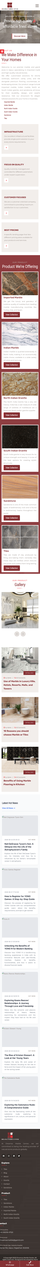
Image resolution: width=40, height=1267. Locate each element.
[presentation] (16, 634)
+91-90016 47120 (6, 1232)
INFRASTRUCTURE (13, 132)
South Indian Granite (11, 1218)
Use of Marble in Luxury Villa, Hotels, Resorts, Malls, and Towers (19, 685)
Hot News (31, 839)
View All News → (8, 808)
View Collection (12, 314)
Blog (5, 1173)
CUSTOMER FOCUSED (15, 197)
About (6, 1177)
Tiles (5, 1169)
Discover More (19, 36)
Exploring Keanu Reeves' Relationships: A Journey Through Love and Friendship (19, 1003)
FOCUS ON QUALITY (14, 164)
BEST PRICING (11, 230)
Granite (6, 1180)
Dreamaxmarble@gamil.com (12, 1240)
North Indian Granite (11, 1214)
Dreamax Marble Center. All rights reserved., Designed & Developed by (19, 1259)
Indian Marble (9, 1207)
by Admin (8, 678)
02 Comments (20, 678)
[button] (3, 23)
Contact (7, 1184)
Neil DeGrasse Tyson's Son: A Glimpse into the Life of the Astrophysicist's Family (19, 847)
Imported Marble (10, 1211)
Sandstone (8, 1188)
